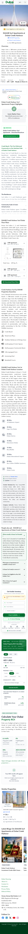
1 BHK (11, 673)
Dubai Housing (6, 879)
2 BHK (17, 673)
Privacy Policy (5, 889)
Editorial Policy (6, 891)
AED (6, 654)
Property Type (8, 670)
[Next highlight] (25, 115)
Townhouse (13, 676)
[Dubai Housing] (3, 89)
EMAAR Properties (14, 37)
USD (11, 654)
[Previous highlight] (2, 115)
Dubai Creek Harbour (15, 40)
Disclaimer (4, 886)
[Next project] (25, 807)
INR (15, 654)
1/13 (24, 23)
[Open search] (25, 2)
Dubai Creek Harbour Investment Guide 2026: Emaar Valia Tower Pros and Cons (10, 869)
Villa (19, 676)
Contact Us (4, 884)
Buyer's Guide (5, 864)
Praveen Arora (14, 476)
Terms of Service (15, 622)
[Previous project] (2, 807)
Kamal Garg (11, 859)
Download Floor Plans (12, 282)
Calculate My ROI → (14, 687)
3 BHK (5, 676)
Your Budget (7, 657)
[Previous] (3, 854)
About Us (4, 881)
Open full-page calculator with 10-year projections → (13, 762)
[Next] (24, 854)
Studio (6, 673)
